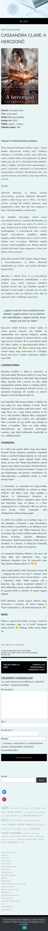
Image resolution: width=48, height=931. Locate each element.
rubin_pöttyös (26, 833)
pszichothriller (25, 829)
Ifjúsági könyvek (7, 872)
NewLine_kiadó (7, 829)
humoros (30, 812)
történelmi (31, 836)
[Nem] (45, 924)
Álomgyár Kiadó (31, 839)
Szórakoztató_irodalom (15, 836)
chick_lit (18, 808)
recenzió (35, 828)
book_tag (12, 808)
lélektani (4, 824)
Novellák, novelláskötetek (10, 895)
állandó (41, 839)
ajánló (13, 652)
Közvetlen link (5, 654)
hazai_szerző (14, 811)
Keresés (4, 776)
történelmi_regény (40, 836)
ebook (32, 808)
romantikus (16, 832)
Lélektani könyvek (7, 886)
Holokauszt (5, 869)
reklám (5, 832)
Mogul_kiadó (41, 824)
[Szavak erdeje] (24, 17)
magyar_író (31, 824)
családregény (25, 808)
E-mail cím (7, 729)
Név (3, 721)
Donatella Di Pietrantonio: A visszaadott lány (36, 667)
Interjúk (4, 878)
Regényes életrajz (7, 898)
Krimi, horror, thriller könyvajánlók (13, 883)
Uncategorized (6, 909)
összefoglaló (22, 842)
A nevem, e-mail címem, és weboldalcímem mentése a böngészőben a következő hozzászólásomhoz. (22, 746)
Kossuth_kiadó (30, 815)
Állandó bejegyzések (8, 852)
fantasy (18, 652)
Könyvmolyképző (31, 652)
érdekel (3, 842)
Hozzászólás (7, 689)
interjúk (3, 816)
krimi (40, 815)
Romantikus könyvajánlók (10, 901)
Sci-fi (3, 904)
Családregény (6, 861)
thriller (24, 836)
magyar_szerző (16, 824)
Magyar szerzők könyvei (10, 889)
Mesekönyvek (6, 892)
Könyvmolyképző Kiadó (31, 820)
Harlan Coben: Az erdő (11, 666)
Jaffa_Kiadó (11, 815)
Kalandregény (6, 881)
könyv (23, 652)
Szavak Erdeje (15, 30)
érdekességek (12, 842)
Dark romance (6, 863)
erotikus (43, 808)
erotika (37, 808)
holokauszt (24, 812)
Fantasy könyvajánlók (24, 650)
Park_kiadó (17, 829)
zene (15, 839)
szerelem (4, 836)
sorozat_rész (35, 833)
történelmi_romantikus (7, 839)
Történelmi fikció (7, 906)
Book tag (4, 855)
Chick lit (4, 858)
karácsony (19, 816)
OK (25, 928)
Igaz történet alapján (8, 875)
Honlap (4, 738)
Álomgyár (20, 839)
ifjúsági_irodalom (40, 812)
